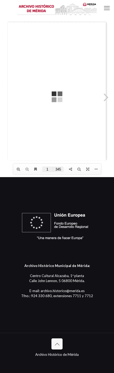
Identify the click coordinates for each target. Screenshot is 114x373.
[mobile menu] (106, 7)
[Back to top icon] (57, 343)
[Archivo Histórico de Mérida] (57, 8)
